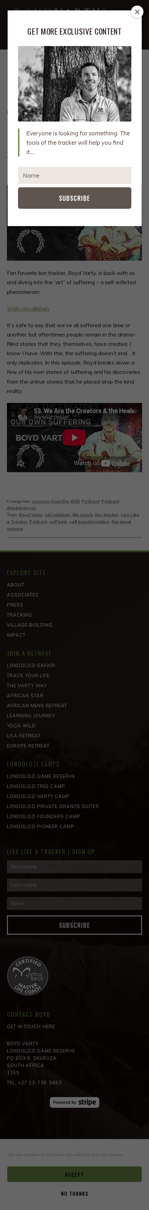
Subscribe (74, 198)
